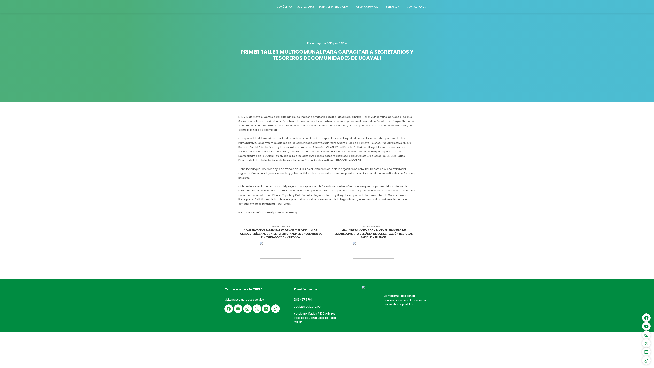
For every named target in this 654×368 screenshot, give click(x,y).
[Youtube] (238, 308)
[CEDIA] (235, 6)
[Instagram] (247, 308)
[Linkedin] (266, 308)
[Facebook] (228, 308)
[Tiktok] (275, 308)
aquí (296, 212)
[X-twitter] (257, 308)
